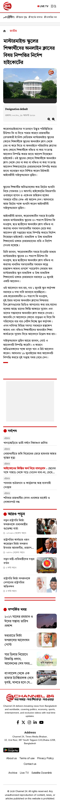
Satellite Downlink (41, 772)
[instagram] (29, 723)
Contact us (30, 763)
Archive (12, 772)
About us (11, 758)
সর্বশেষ (12, 431)
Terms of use (27, 758)
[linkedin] (35, 723)
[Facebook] (18, 723)
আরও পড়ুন (16, 514)
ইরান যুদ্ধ (23, 17)
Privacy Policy (45, 758)
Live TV (24, 772)
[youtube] (41, 723)
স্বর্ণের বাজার (36, 17)
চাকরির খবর (52, 17)
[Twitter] (23, 723)
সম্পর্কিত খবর (17, 609)
